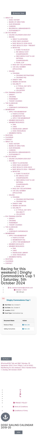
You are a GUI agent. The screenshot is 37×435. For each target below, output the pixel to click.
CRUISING (16, 73)
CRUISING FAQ (21, 77)
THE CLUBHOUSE (11, 103)
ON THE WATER (10, 33)
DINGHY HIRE (17, 80)
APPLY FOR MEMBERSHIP (17, 112)
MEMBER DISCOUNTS (16, 120)
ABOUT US (9, 18)
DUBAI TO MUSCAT (23, 50)
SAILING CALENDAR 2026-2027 (20, 35)
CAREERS (12, 26)
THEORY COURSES (15, 101)
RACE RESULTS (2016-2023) (22, 43)
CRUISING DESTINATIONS (25, 75)
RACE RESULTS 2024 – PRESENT (24, 45)
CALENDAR (9, 137)
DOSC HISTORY (14, 20)
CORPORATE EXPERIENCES (18, 107)
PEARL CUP (20, 62)
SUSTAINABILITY (14, 30)
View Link (27, 324)
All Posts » (6, 359)
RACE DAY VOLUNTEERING (22, 65)
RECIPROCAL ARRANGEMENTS (19, 28)
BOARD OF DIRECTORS (17, 22)
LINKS (15, 127)
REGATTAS (16, 47)
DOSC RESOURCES (19, 131)
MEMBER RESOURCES (16, 122)
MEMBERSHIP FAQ (19, 116)
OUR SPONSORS (14, 24)
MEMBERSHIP (10, 109)
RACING (11, 37)
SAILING (12, 71)
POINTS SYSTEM (18, 114)
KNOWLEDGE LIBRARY (20, 129)
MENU (11, 105)
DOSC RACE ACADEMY (21, 41)
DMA (14, 124)
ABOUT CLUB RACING (20, 39)
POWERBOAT (13, 99)
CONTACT (8, 139)
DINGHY (12, 94)
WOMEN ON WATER (19, 82)
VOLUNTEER (20, 90)
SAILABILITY (17, 84)
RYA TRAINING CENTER (13, 92)
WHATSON (9, 135)
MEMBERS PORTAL (15, 133)
